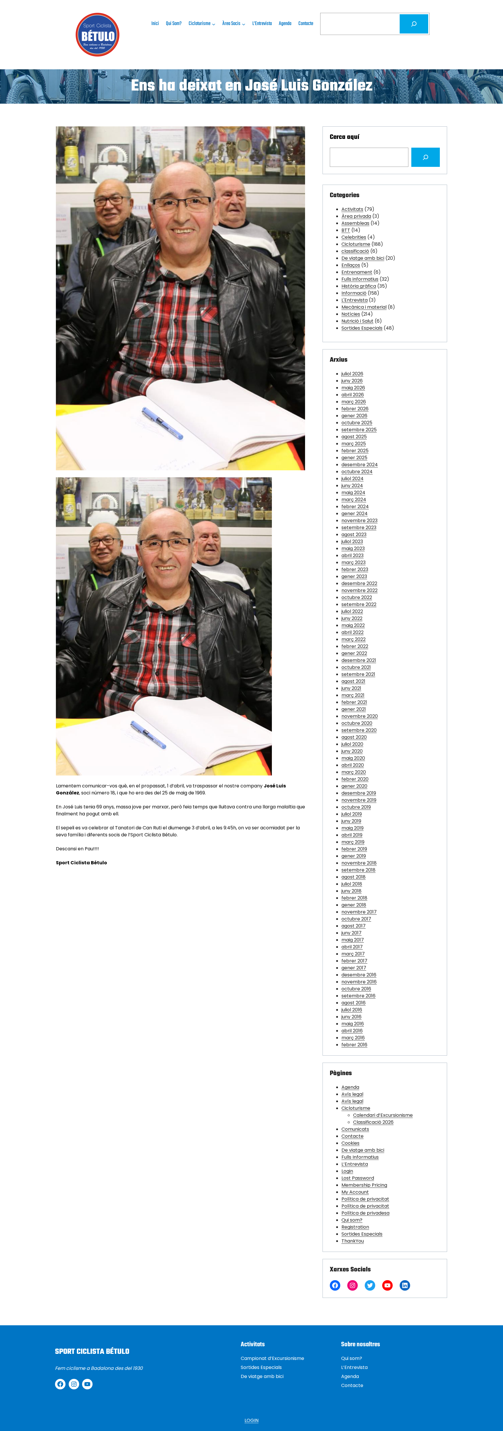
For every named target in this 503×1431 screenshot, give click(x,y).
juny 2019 (351, 821)
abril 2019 (351, 835)
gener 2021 (353, 709)
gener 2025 (354, 457)
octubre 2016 (356, 988)
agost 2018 (353, 877)
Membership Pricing (364, 1185)
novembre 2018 (359, 863)
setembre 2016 (358, 995)
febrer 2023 (354, 569)
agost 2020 (354, 737)
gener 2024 (354, 513)
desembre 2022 (359, 583)
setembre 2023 (358, 527)
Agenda (350, 1087)
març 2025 (353, 443)
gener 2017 (353, 967)
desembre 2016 (358, 974)
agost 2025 (354, 436)
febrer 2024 (355, 506)
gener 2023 (354, 576)
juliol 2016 (351, 1009)
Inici (155, 24)
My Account (355, 1192)
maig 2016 (352, 1023)
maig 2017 (352, 940)
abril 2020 (352, 765)
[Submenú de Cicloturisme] (213, 24)
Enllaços (350, 265)
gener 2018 (353, 905)
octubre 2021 (356, 667)
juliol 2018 (351, 884)
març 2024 (353, 499)
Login (347, 1171)
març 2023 (353, 562)
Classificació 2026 (373, 1122)
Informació (353, 293)
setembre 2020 (359, 730)
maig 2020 (353, 758)
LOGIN (251, 1420)
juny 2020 (352, 751)
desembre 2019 (358, 793)
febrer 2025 (355, 450)
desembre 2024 (359, 464)
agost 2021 (353, 681)
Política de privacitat (365, 1199)
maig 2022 (353, 625)
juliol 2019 (351, 814)
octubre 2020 (356, 723)
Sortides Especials (361, 328)
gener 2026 (354, 415)
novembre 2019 (358, 800)
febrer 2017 (354, 960)
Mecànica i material (364, 307)
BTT (345, 230)
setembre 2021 (358, 674)
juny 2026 (352, 380)
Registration (355, 1227)
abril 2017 (352, 947)
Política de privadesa (365, 1213)
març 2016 (353, 1037)
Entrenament (356, 272)
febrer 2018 (354, 898)
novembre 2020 (359, 716)
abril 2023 (352, 555)
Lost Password (357, 1178)
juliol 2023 (352, 541)
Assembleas (355, 223)
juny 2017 (351, 933)
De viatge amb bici (362, 258)
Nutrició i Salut (357, 321)
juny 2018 (351, 891)
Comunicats (355, 1129)
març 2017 (353, 954)
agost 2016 (353, 1002)
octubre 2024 (357, 471)
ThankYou (352, 1241)
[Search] (425, 157)
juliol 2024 (352, 478)
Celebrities (353, 237)
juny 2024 (352, 485)
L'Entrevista (354, 300)
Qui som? (351, 1220)
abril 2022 (352, 632)
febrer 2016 (354, 1044)
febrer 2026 (355, 408)
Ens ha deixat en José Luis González (251, 86)
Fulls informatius (359, 279)
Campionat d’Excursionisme (272, 1358)
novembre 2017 (359, 912)
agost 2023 (353, 534)
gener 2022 (354, 653)
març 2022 (353, 639)
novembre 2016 (359, 981)
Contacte (352, 1136)
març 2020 (353, 772)
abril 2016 (352, 1030)
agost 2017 (353, 926)
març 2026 (353, 401)
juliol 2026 (352, 373)
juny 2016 (351, 1016)
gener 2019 (353, 856)
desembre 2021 (358, 660)
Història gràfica (358, 286)
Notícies (350, 314)
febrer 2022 (354, 646)
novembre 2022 (359, 590)
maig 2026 (353, 387)
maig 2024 (353, 492)
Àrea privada (356, 216)
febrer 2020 (355, 779)
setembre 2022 (358, 604)
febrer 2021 (354, 702)
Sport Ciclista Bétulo (92, 1352)
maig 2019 (352, 828)
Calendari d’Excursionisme (383, 1115)
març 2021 (352, 695)
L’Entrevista (354, 1164)
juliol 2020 (352, 744)
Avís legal (352, 1094)
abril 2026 (352, 394)
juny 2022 (351, 618)
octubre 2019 (356, 807)
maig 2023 (353, 548)
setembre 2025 (359, 429)
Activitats (352, 209)
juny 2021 (351, 688)
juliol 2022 (352, 611)
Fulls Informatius (360, 1157)
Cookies (350, 1143)
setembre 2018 (358, 870)
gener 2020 (354, 786)
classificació (355, 251)
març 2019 (352, 842)
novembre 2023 (359, 520)
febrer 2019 (354, 849)
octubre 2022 (356, 597)
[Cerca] (414, 23)
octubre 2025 (356, 422)
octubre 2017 (356, 919)
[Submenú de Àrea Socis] (243, 24)
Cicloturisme (355, 244)
